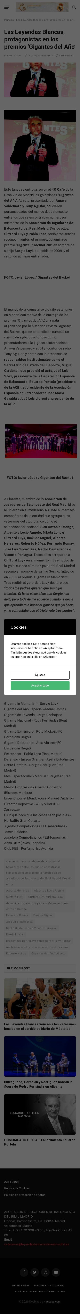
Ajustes (40, 675)
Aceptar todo (40, 685)
